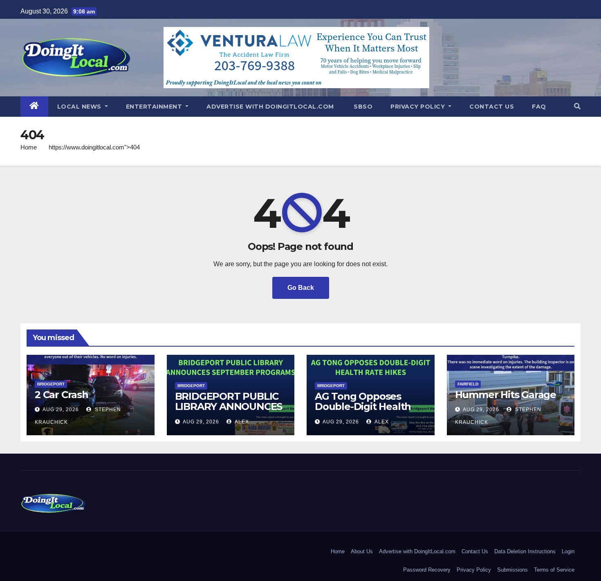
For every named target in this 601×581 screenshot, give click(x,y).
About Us (362, 551)
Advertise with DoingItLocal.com (270, 106)
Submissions (512, 570)
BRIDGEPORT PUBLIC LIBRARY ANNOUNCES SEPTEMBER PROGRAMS (229, 411)
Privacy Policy (418, 106)
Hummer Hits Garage (505, 395)
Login (568, 551)
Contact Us (491, 106)
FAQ (539, 106)
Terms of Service (554, 570)
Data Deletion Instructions (525, 551)
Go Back (300, 287)
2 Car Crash (61, 395)
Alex (241, 422)
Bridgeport (51, 384)
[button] (577, 106)
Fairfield (467, 384)
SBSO (362, 106)
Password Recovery (427, 570)
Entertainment (155, 106)
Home (28, 147)
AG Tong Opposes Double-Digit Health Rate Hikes (363, 406)
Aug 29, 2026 (61, 409)
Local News (80, 106)
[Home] (34, 106)
